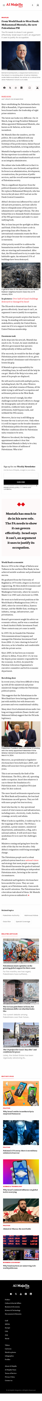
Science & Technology (12, 1186)
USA (6, 1331)
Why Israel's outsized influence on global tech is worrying (20, 1191)
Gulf (6, 1320)
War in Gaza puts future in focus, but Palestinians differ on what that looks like (18, 1008)
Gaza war (7, 921)
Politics (6, 1108)
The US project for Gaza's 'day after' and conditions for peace (20, 1050)
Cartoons (8, 1349)
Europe (7, 1328)
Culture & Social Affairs (13, 1303)
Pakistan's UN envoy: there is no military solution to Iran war (20, 1151)
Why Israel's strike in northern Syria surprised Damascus (18, 1112)
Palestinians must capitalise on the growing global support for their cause (19, 967)
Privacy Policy (10, 1377)
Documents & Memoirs (13, 1314)
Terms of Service (11, 1373)
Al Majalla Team (10, 1370)
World (7, 1338)
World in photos (10, 1352)
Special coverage (23, 921)
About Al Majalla (11, 1366)
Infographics (9, 1356)
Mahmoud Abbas (31, 915)
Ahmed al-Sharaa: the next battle (17, 1229)
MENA (7, 1324)
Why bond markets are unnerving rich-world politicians (19, 1267)
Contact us (8, 1380)
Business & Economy (11, 1262)
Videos (7, 1345)
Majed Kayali (6, 96)
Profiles (5, 18)
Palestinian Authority (11, 915)
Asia (6, 1335)
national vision (31, 860)
